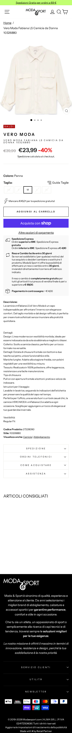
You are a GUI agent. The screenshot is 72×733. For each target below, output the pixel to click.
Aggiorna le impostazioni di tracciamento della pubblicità (36, 727)
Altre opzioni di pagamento (36, 232)
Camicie (27, 436)
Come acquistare (36, 465)
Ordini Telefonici (36, 456)
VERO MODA (19, 134)
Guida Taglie (60, 182)
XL (46, 189)
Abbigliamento (42, 436)
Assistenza (36, 473)
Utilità (36, 679)
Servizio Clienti (36, 667)
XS (8, 189)
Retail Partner (44, 731)
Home (7, 23)
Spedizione (23, 156)
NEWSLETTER (36, 691)
